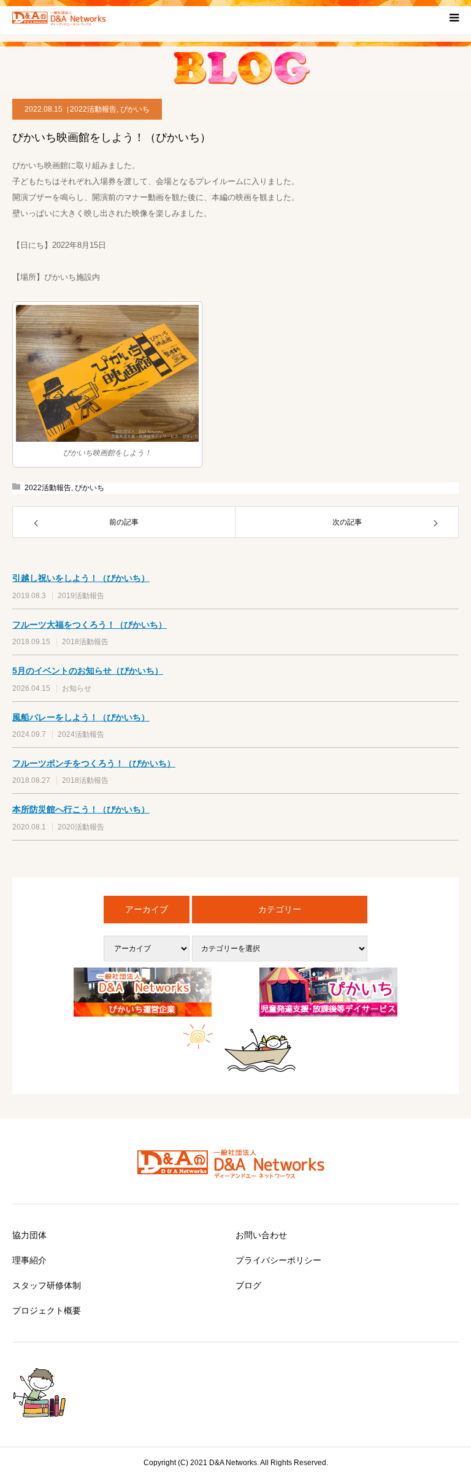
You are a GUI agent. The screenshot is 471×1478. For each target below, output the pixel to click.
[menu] (454, 17)
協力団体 (29, 1235)
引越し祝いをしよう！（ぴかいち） (81, 578)
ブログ (248, 1285)
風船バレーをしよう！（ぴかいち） (81, 717)
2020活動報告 (81, 827)
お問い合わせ (261, 1235)
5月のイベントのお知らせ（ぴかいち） (87, 670)
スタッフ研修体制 (46, 1285)
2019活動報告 (81, 595)
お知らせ (76, 688)
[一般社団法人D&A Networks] (61, 17)
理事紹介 (29, 1260)
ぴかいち (135, 109)
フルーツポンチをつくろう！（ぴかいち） (93, 763)
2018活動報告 (85, 641)
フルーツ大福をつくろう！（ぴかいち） (89, 624)
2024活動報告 (81, 734)
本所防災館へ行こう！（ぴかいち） (81, 809)
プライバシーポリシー (278, 1260)
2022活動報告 (93, 109)
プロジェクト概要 (46, 1310)
